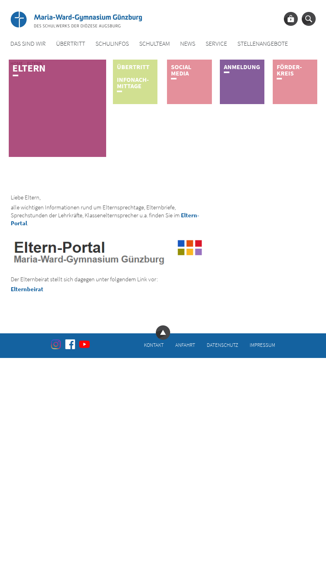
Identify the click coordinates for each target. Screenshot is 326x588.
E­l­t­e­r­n (29, 68)
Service (216, 43)
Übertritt (70, 43)
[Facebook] (70, 344)
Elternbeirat (27, 289)
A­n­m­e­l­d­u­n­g (242, 67)
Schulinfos (112, 43)
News (187, 43)
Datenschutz (222, 344)
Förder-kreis (289, 70)
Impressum (262, 344)
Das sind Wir (28, 43)
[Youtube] (84, 344)
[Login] (291, 19)
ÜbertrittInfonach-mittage (133, 76)
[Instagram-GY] (56, 344)
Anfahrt (185, 344)
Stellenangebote (262, 43)
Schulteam (154, 43)
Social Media (181, 70)
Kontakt (154, 344)
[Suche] (309, 19)
